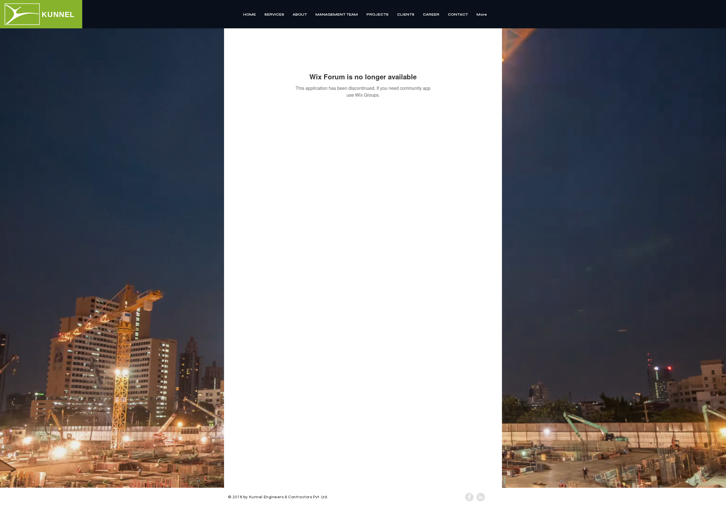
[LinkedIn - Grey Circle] (480, 497)
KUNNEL (58, 14)
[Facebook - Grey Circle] (469, 497)
